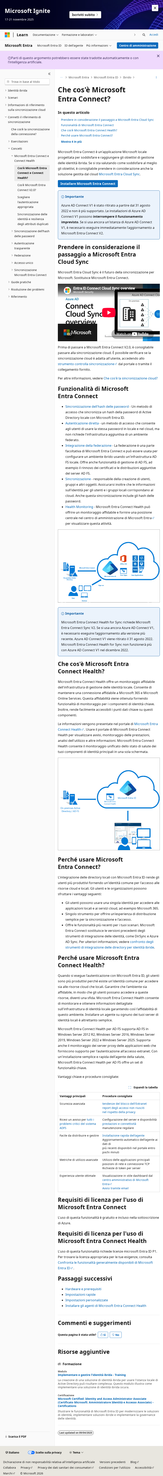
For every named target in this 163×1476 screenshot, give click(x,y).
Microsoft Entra (79, 77)
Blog (133, 1462)
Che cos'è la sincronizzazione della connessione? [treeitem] (30, 131)
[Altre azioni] (156, 77)
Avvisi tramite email (115, 1188)
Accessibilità (143, 1467)
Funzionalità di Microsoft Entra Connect (87, 125)
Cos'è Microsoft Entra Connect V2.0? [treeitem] (31, 187)
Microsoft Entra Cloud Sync (119, 174)
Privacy (25, 1467)
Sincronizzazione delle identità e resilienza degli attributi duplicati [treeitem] (33, 219)
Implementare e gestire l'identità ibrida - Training (92, 1375)
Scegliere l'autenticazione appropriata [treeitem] (27, 202)
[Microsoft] (7, 34)
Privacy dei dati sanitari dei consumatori (64, 1467)
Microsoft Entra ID (106, 77)
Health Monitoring (79, 507)
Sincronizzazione (78, 479)
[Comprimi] (49, 74)
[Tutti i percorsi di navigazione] (61, 77)
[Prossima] (134, 34)
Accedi (153, 34)
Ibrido (127, 77)
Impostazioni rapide (80, 1294)
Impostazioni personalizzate (86, 1300)
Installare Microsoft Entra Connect (87, 183)
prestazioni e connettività (119, 1124)
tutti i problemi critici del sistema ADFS (78, 1124)
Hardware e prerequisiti (83, 1289)
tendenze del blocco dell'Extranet (124, 1104)
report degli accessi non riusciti (123, 1108)
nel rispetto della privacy (118, 1112)
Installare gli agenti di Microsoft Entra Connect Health (105, 1305)
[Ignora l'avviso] (155, 8)
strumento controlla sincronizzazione (86, 364)
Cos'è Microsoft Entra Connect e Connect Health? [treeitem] (32, 173)
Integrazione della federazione (88, 445)
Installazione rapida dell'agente (123, 1135)
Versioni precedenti (113, 1462)
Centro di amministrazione (137, 45)
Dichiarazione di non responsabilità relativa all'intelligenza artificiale (49, 1462)
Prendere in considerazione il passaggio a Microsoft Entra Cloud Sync (107, 120)
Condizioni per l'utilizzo (114, 1467)
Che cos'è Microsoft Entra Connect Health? (89, 130)
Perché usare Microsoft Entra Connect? (87, 135)
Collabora (9, 1467)
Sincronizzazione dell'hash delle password (97, 406)
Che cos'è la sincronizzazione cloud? (131, 378)
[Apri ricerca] (144, 34)
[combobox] (27, 82)
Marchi (8, 1473)
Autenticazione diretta (82, 423)
